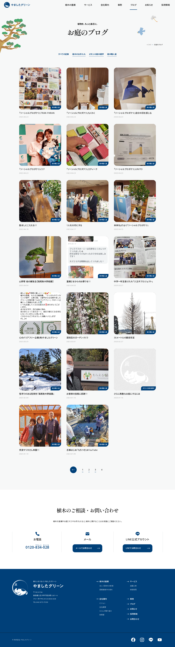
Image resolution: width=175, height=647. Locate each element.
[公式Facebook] (133, 640)
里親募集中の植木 (105, 590)
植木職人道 (112, 54)
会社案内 (105, 4)
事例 (120, 4)
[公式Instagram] (142, 640)
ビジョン (102, 603)
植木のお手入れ (78, 54)
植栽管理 (133, 590)
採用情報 (165, 4)
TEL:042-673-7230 (40, 602)
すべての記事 (63, 54)
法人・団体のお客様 (106, 586)
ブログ (133, 4)
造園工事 (133, 586)
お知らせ (149, 4)
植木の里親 (70, 4)
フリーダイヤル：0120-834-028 (44, 599)
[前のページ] (73, 469)
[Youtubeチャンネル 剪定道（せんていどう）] (160, 640)
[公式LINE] (151, 640)
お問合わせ (134, 619)
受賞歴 (101, 615)
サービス (88, 4)
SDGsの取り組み (105, 611)
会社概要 (102, 607)
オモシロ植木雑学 (96, 54)
